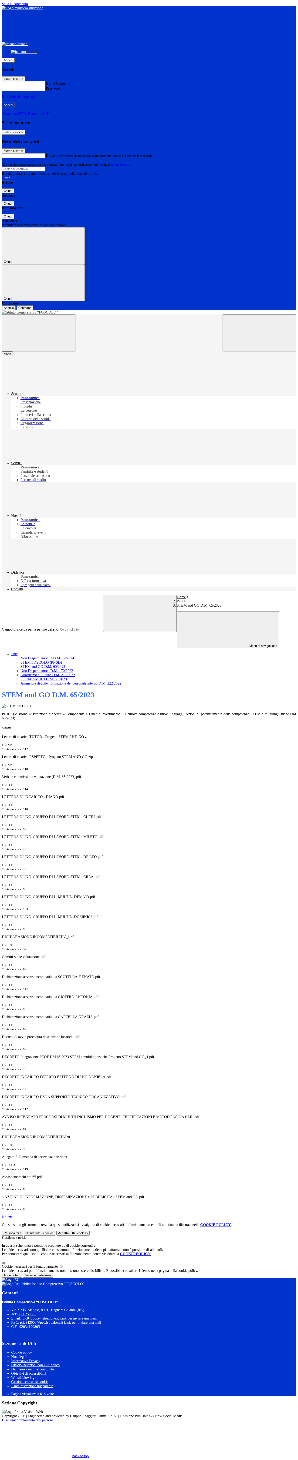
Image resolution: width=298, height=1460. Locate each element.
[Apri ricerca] (259, 332)
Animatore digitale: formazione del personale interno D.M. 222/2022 (70, 683)
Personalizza (12, 1233)
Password (53, 88)
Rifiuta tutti (40, 1233)
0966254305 (27, 1314)
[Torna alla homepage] (149, 312)
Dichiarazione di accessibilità (32, 1369)
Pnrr (180, 601)
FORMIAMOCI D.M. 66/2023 (43, 679)
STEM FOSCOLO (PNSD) (41, 662)
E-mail (51, 155)
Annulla (9, 308)
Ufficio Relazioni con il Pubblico (35, 1365)
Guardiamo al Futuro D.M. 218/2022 (47, 675)
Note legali (19, 1357)
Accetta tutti (73, 1233)
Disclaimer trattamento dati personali (28, 1420)
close (7, 354)
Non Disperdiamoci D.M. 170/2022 (46, 671)
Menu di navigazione (262, 646)
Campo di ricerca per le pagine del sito (30, 629)
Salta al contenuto (15, 4)
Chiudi (8, 191)
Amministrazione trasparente (32, 1386)
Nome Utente (56, 83)
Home (181, 597)
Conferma (24, 308)
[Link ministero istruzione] (22, 8)
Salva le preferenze (38, 1275)
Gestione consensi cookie (29, 1382)
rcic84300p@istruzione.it (59, 1318)
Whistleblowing (22, 1378)
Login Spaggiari (121, 164)
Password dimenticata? (18, 97)
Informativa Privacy (25, 1361)
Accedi (8, 60)
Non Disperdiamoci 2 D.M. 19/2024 (47, 658)
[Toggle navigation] (38, 332)
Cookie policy (21, 1352)
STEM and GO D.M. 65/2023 (42, 666)
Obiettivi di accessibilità (28, 1373)
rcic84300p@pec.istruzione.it (60, 1322)
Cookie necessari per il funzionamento (30, 1266)
